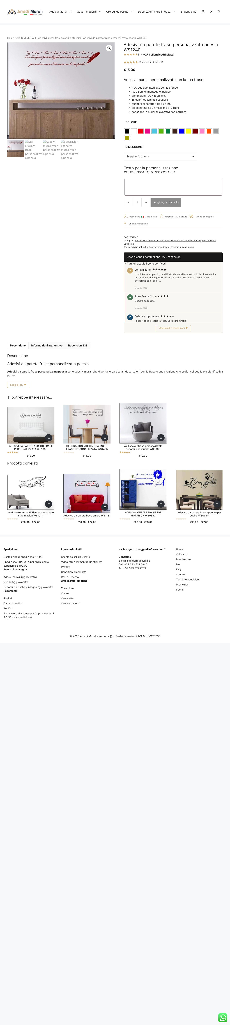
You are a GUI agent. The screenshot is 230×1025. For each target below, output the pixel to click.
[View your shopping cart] (211, 11)
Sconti (179, 589)
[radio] (127, 131)
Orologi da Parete (117, 11)
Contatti (180, 574)
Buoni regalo (183, 559)
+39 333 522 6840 (135, 564)
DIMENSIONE (133, 147)
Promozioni (182, 584)
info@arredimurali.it (138, 560)
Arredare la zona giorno (182, 247)
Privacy (65, 566)
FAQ (178, 569)
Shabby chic (188, 11)
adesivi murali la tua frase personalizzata (148, 247)
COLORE (131, 122)
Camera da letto (70, 603)
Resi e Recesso (70, 576)
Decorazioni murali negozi (154, 11)
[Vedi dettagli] (48, 437)
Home (10, 37)
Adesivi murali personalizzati (149, 240)
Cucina (65, 593)
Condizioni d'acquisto (73, 571)
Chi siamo (181, 554)
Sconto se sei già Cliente (75, 556)
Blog (178, 564)
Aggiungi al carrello (166, 202)
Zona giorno (68, 588)
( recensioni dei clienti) (151, 62)
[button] (219, 11)
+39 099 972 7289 (134, 568)
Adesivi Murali (58, 11)
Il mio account (203, 11)
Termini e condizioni (187, 579)
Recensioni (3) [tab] (77, 345)
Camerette (67, 598)
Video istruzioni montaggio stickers (81, 561)
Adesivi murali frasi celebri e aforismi (59, 37)
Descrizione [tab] (18, 345)
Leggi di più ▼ (18, 384)
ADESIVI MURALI (26, 37)
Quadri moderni (87, 11)
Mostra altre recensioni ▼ (173, 328)
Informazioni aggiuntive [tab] (47, 345)
